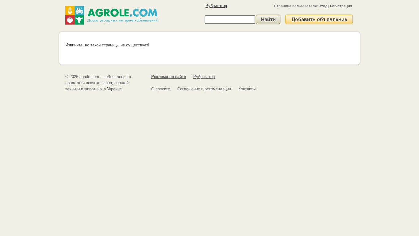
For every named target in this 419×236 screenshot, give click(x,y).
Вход (323, 6)
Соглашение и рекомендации (204, 89)
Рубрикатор (216, 5)
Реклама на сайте (168, 76)
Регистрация (341, 6)
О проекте (160, 89)
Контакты (247, 89)
